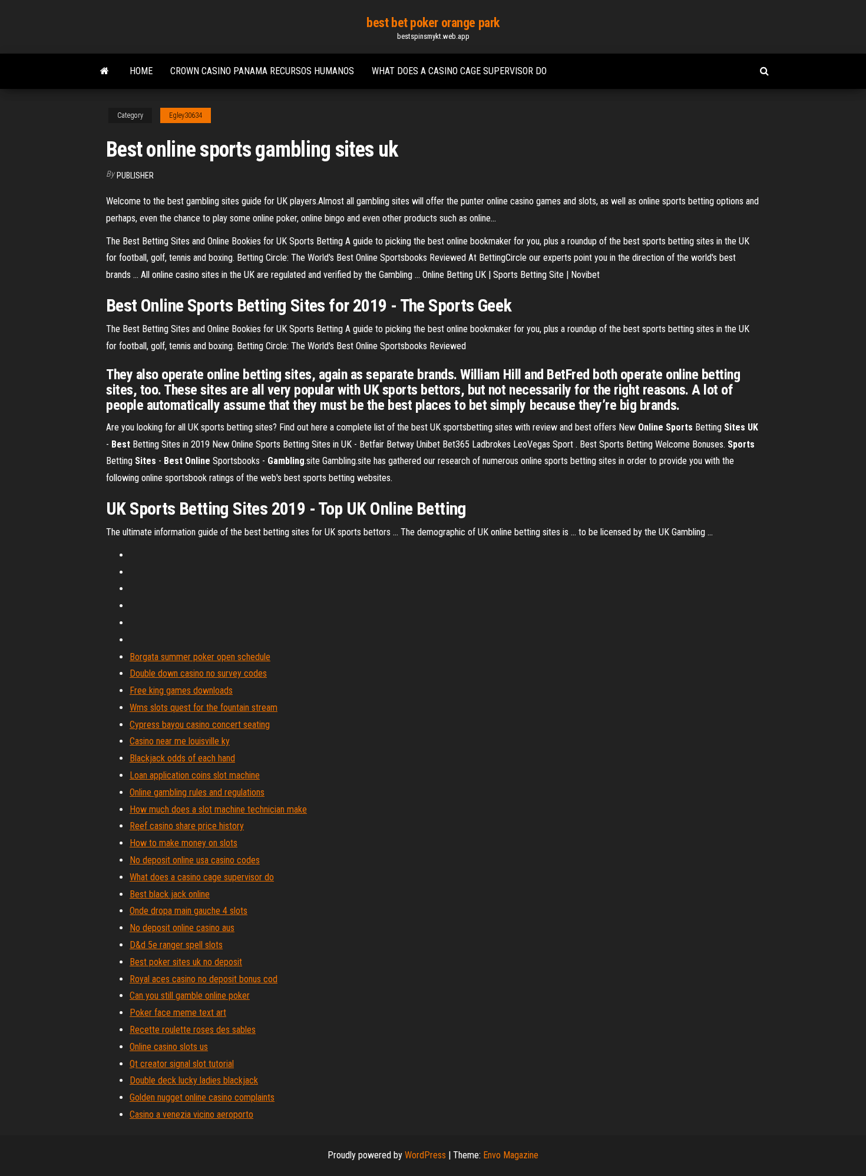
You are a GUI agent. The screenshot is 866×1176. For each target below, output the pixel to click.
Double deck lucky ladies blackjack (194, 1080)
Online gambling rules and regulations (197, 792)
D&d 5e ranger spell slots (176, 944)
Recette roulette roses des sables (193, 1029)
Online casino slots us (169, 1046)
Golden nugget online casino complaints (202, 1097)
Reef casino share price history (187, 826)
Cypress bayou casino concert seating (200, 724)
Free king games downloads (181, 690)
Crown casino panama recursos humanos (262, 71)
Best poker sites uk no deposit (186, 962)
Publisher (135, 175)
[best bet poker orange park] (104, 71)
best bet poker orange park (433, 22)
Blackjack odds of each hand (182, 758)
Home (141, 71)
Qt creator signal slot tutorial (182, 1063)
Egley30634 (185, 115)
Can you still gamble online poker (190, 995)
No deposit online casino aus (182, 927)
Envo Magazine (510, 1155)
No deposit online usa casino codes (195, 860)
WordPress (425, 1155)
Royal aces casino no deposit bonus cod (203, 979)
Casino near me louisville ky (180, 741)
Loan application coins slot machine (195, 775)
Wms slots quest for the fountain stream (203, 707)
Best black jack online (170, 894)
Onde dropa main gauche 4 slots (188, 910)
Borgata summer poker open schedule (200, 656)
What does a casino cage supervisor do (459, 71)
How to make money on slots (183, 843)
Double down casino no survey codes (198, 673)
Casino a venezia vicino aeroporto (191, 1114)
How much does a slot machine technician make (218, 809)
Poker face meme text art (178, 1012)
